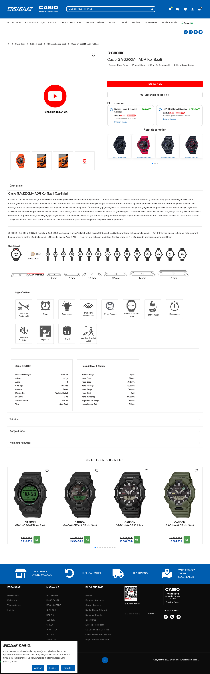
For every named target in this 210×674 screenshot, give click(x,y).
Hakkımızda (13, 595)
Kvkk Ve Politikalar (94, 625)
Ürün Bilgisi (16, 185)
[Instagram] (191, 32)
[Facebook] (196, 32)
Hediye (88, 595)
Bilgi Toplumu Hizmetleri (97, 640)
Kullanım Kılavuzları (95, 600)
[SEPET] (199, 9)
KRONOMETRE (53, 605)
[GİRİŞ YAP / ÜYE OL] (192, 9)
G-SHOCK (51, 610)
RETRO (50, 635)
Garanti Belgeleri (93, 605)
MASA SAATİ (52, 600)
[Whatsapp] (186, 32)
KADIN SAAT (31, 23)
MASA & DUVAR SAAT (71, 23)
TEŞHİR (124, 23)
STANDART (52, 640)
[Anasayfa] (8, 44)
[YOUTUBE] (178, 617)
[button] (152, 163)
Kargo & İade (17, 431)
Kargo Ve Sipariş (93, 615)
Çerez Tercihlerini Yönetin (98, 635)
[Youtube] (200, 32)
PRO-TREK (51, 630)
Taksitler (14, 419)
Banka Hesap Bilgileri (96, 610)
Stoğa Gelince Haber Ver (157, 95)
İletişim (10, 610)
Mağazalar (12, 600)
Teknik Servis (14, 605)
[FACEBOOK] (172, 617)
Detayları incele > (120, 122)
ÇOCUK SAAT (49, 23)
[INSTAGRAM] (166, 617)
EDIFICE (50, 620)
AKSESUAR (151, 23)
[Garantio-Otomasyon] (187, 23)
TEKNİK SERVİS (168, 23)
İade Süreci (91, 620)
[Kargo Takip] (177, 9)
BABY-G (50, 615)
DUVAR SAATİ (53, 595)
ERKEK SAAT (14, 23)
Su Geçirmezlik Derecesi (97, 630)
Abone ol (152, 613)
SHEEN (50, 625)
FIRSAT (113, 23)
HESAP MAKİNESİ (95, 23)
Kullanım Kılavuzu (20, 442)
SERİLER (137, 23)
